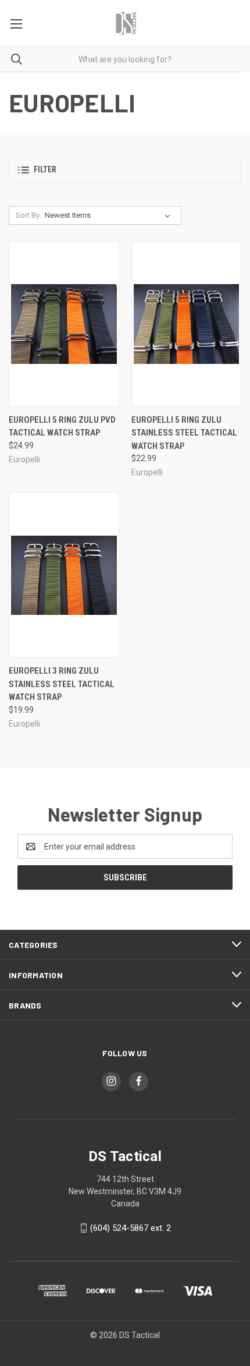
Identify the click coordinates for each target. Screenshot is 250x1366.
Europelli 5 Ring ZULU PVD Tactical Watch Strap (62, 426)
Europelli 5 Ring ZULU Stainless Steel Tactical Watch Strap (184, 433)
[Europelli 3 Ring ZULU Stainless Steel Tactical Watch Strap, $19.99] (64, 575)
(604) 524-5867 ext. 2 (130, 1228)
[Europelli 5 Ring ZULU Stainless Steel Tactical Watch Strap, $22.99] (187, 324)
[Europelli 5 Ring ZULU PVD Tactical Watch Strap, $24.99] (64, 324)
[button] (125, 170)
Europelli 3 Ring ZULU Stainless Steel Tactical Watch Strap (62, 684)
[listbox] (110, 215)
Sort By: (28, 215)
